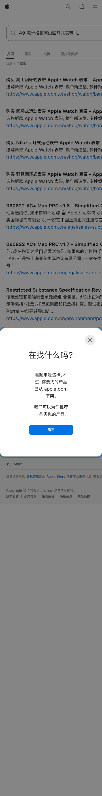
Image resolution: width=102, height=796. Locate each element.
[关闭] (90, 340)
